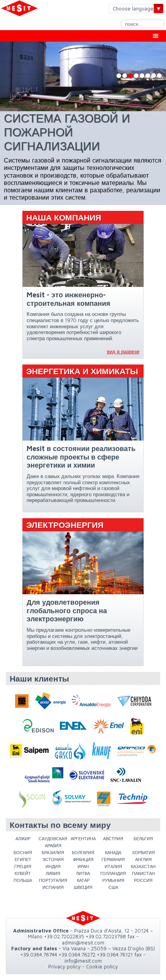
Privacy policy (64, 966)
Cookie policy (102, 966)
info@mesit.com (83, 961)
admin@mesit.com (83, 942)
